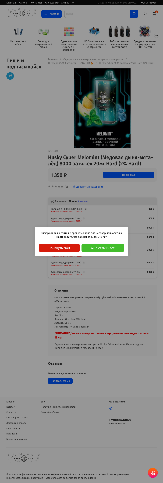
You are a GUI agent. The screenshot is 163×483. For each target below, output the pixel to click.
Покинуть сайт (59, 248)
